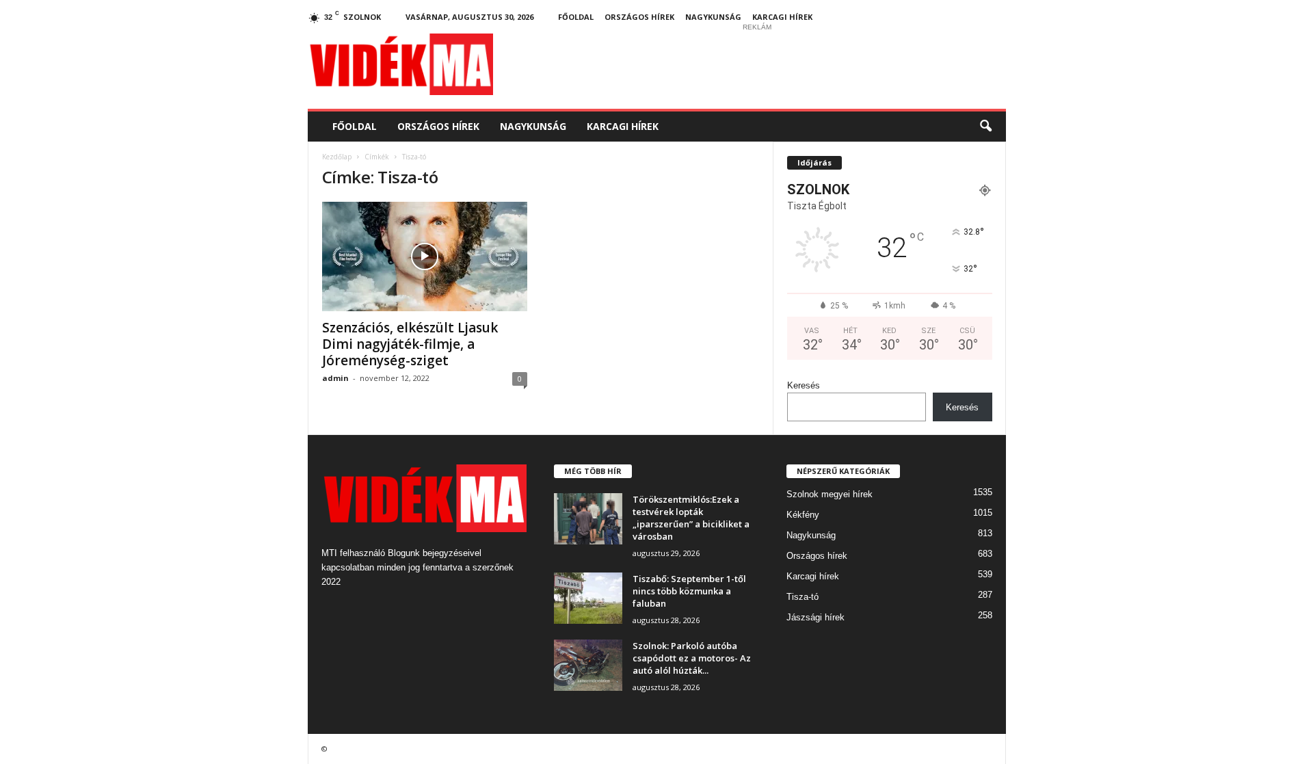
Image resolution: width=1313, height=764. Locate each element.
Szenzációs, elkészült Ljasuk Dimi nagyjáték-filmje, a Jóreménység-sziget (410, 344)
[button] (985, 126)
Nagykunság (713, 17)
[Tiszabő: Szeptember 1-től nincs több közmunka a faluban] (588, 598)
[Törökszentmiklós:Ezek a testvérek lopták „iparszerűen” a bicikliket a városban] (588, 518)
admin (335, 378)
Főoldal (576, 17)
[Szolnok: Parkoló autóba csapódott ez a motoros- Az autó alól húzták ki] (588, 665)
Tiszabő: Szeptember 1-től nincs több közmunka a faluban (689, 590)
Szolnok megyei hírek (829, 494)
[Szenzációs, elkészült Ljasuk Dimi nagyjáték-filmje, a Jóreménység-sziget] (424, 256)
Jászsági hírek (815, 617)
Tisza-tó (802, 597)
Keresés (803, 385)
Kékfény (802, 515)
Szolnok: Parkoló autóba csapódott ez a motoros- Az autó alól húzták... (692, 658)
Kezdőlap (337, 156)
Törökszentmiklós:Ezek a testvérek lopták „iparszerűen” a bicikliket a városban (691, 517)
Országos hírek (639, 17)
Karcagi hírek (782, 17)
